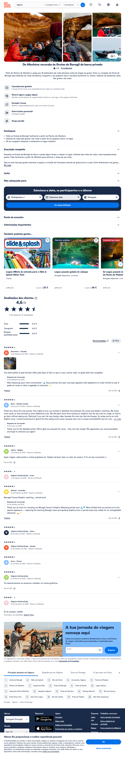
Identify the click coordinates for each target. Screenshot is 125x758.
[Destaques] (118, 131)
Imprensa (94, 732)
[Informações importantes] (118, 225)
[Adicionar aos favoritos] (47, 240)
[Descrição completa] (118, 149)
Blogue (93, 728)
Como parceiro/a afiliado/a (110, 728)
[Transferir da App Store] (44, 728)
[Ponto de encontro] (118, 217)
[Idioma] (108, 5)
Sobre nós (93, 718)
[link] (27, 264)
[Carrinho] (100, 5)
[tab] (21, 672)
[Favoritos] (91, 5)
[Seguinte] (120, 264)
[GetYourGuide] (7, 4)
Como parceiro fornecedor (110, 717)
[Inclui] (118, 173)
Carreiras (94, 724)
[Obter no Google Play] (44, 719)
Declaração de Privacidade (69, 661)
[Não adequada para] (118, 181)
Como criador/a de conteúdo (107, 722)
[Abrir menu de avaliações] (119, 353)
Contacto (58, 717)
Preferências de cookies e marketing (68, 729)
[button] (62, 68)
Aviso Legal (59, 721)
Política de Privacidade (63, 725)
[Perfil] (117, 5)
